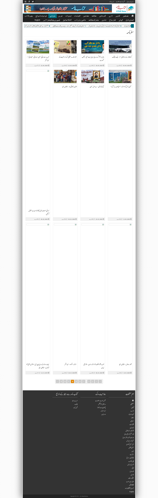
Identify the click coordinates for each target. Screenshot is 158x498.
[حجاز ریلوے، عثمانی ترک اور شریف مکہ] (65, 46)
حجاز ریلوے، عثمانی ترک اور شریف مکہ (68, 57)
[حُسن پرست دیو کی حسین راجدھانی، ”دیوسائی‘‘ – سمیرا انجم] (38, 46)
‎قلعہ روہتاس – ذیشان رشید (125, 364)
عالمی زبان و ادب (80, 20)
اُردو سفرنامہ (103, 411)
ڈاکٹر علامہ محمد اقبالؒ (130, 430)
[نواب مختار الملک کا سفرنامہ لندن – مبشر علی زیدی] (92, 292)
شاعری (104, 20)
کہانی (121, 20)
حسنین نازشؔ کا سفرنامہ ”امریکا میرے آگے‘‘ (120, 86)
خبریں (60, 16)
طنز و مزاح (112, 20)
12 (65, 381)
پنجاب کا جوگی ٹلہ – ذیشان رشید (69, 86)
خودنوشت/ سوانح (41, 16)
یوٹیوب (76, 404)
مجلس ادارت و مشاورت (120, 1)
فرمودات (68, 16)
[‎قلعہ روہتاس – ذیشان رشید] (120, 292)
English (37, 20)
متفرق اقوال (131, 447)
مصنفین (125, 16)
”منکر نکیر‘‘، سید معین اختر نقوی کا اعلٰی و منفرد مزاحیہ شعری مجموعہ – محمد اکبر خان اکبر (44, 26)
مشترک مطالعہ (94, 20)
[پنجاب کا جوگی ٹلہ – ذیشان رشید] (65, 76)
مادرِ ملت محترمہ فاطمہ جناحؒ (128, 437)
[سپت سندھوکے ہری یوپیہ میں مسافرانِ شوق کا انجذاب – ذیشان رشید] (38, 292)
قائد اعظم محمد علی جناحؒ (129, 434)
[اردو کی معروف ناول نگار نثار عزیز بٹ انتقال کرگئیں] (38, 138)
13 (61, 381)
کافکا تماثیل (67, 20)
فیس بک (75, 407)
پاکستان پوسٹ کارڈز (101, 407)
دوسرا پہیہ (103, 414)
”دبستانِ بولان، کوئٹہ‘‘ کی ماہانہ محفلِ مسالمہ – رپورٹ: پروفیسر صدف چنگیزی (82, 26)
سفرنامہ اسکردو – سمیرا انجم (71, 364)
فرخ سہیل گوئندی (130, 444)
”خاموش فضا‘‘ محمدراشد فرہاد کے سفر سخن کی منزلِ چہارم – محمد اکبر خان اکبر (117, 26)
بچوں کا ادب (29, 16)
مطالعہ (94, 16)
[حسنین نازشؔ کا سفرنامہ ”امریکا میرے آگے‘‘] (120, 76)
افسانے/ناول (130, 20)
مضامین (86, 16)
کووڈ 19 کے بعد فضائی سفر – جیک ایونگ (121, 57)
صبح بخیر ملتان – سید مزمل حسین (97, 86)
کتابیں (118, 16)
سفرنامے (52, 16)
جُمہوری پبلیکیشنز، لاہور (51, 20)
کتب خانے (102, 16)
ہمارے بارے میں (130, 1)
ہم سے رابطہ (111, 1)
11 (68, 381)
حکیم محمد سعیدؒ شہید (130, 441)
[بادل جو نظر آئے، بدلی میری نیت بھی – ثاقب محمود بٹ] (92, 46)
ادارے (111, 16)
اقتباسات (77, 16)
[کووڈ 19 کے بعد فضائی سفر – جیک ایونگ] (120, 46)
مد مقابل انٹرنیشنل (102, 404)
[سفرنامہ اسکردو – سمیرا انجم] (65, 292)
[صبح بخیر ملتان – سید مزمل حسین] (92, 76)
